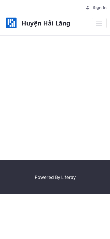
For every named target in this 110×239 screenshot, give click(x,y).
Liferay (68, 177)
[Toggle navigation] (99, 23)
